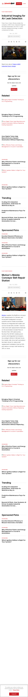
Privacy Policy (16, 690)
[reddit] (16, 41)
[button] (3, 4)
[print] (25, 41)
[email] (19, 41)
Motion (4, 315)
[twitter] (14, 41)
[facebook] (9, 41)
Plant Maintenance (7, 11)
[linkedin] (11, 41)
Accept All (14, 694)
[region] (14, 691)
